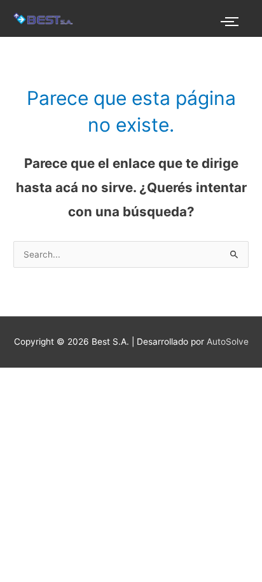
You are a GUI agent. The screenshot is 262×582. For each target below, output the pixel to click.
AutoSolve (228, 341)
